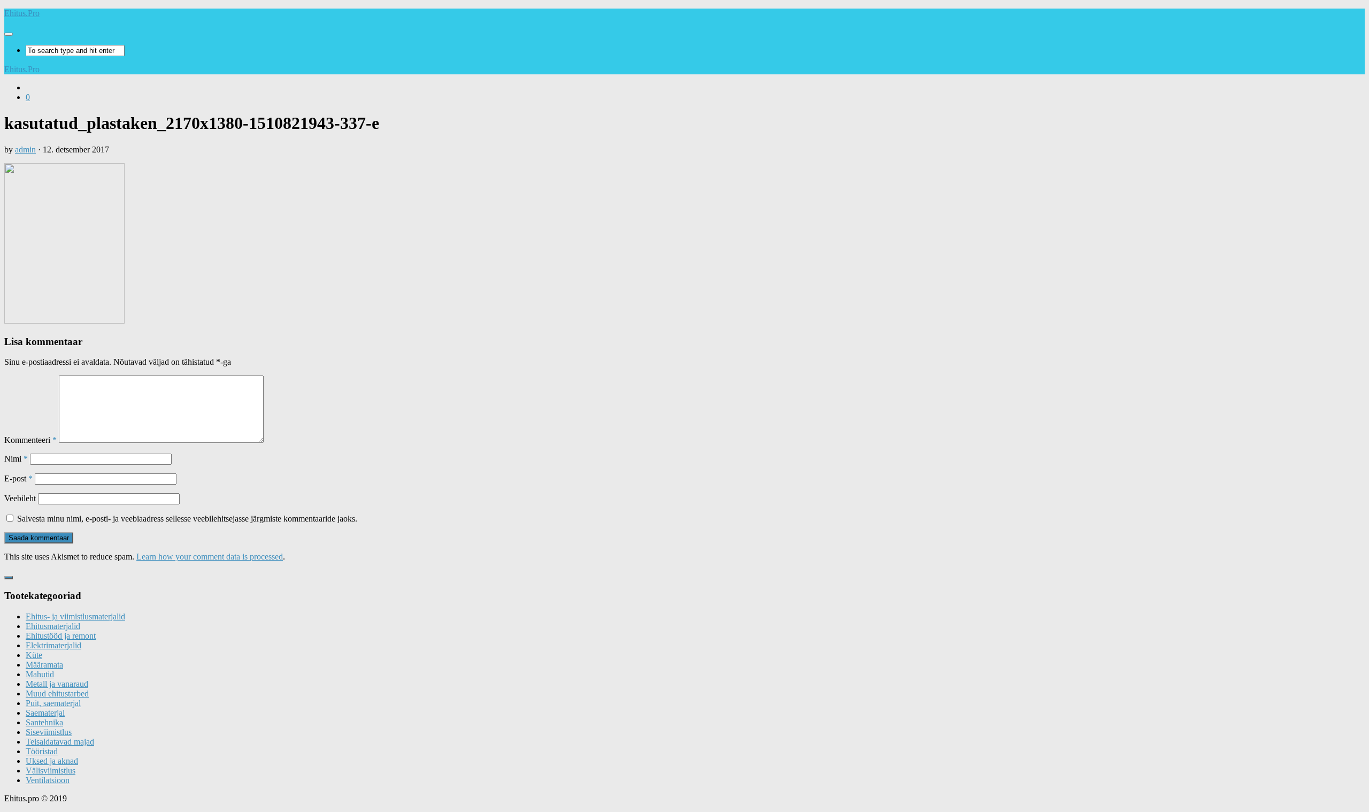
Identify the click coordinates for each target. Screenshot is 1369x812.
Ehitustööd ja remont (61, 635)
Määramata (44, 664)
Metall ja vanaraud (57, 683)
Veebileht (20, 498)
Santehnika (44, 722)
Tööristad (42, 751)
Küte (34, 655)
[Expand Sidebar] (8, 577)
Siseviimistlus (49, 732)
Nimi (16, 458)
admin (25, 149)
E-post (18, 478)
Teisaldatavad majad (60, 741)
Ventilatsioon (48, 780)
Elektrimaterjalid (53, 645)
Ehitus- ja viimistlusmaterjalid (75, 616)
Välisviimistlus (50, 770)
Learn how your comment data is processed (209, 556)
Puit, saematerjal (53, 703)
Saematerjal (45, 712)
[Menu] (8, 34)
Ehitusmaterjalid (53, 626)
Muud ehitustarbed (57, 693)
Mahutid (40, 674)
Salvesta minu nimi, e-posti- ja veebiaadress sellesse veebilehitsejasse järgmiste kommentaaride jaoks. (187, 518)
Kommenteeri (30, 440)
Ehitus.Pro (22, 13)
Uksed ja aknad (52, 760)
